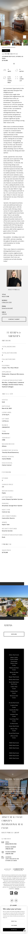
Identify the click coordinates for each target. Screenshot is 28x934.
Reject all (14, 921)
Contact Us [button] (14, 804)
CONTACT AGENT (14, 319)
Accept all (14, 929)
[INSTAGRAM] (16, 900)
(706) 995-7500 (9, 853)
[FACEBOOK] (11, 900)
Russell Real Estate (14, 733)
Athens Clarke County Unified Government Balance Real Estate (14, 661)
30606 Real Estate (14, 742)
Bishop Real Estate (14, 679)
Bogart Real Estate (14, 677)
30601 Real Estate (14, 748)
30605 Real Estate (14, 745)
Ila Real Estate (14, 723)
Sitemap (17, 888)
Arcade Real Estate (14, 702)
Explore (14, 634)
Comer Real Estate (14, 726)
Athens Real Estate (14, 655)
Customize (14, 925)
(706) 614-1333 (7, 302)
